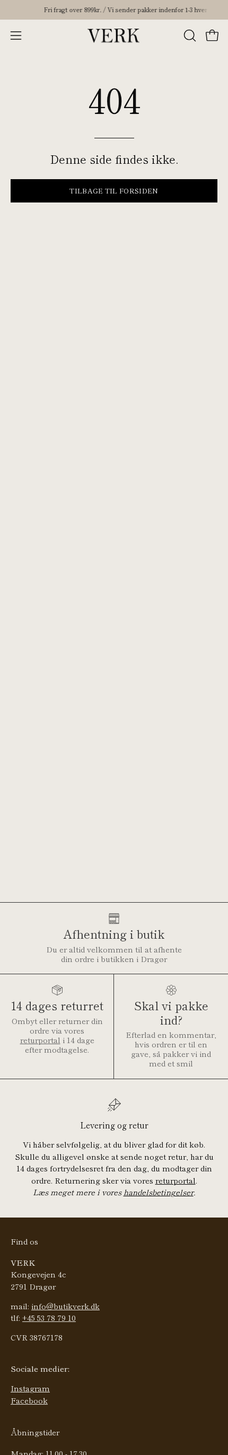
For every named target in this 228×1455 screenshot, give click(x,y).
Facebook (29, 1400)
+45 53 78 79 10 (49, 1317)
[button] (188, 35)
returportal (40, 1039)
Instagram (30, 1388)
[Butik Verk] (114, 35)
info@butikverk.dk (65, 1305)
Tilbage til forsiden (113, 191)
